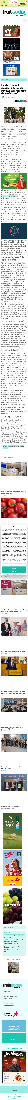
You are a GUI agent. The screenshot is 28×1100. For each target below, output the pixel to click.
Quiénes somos (7, 991)
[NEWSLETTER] (14, 1036)
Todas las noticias (8, 1003)
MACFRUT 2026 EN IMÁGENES (13, 959)
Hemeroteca (7, 1000)
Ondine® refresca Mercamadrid (11, 943)
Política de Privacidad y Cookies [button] (14, 1096)
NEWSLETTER (14, 1039)
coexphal (16, 446)
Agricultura (5, 80)
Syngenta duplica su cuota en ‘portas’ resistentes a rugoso (13, 946)
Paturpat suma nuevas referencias (12, 953)
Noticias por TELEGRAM (14, 1026)
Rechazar (14, 568)
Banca (5, 446)
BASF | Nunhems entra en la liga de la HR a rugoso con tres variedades (14, 940)
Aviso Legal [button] (14, 1094)
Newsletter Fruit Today (10, 998)
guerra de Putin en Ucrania (9, 196)
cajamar (10, 446)
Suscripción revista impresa (10, 996)
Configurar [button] (14, 1098)
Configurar (14, 565)
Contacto (6, 994)
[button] (3, 20)
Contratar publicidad (9, 1005)
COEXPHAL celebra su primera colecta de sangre (13, 651)
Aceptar (14, 571)
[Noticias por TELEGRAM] (14, 1023)
